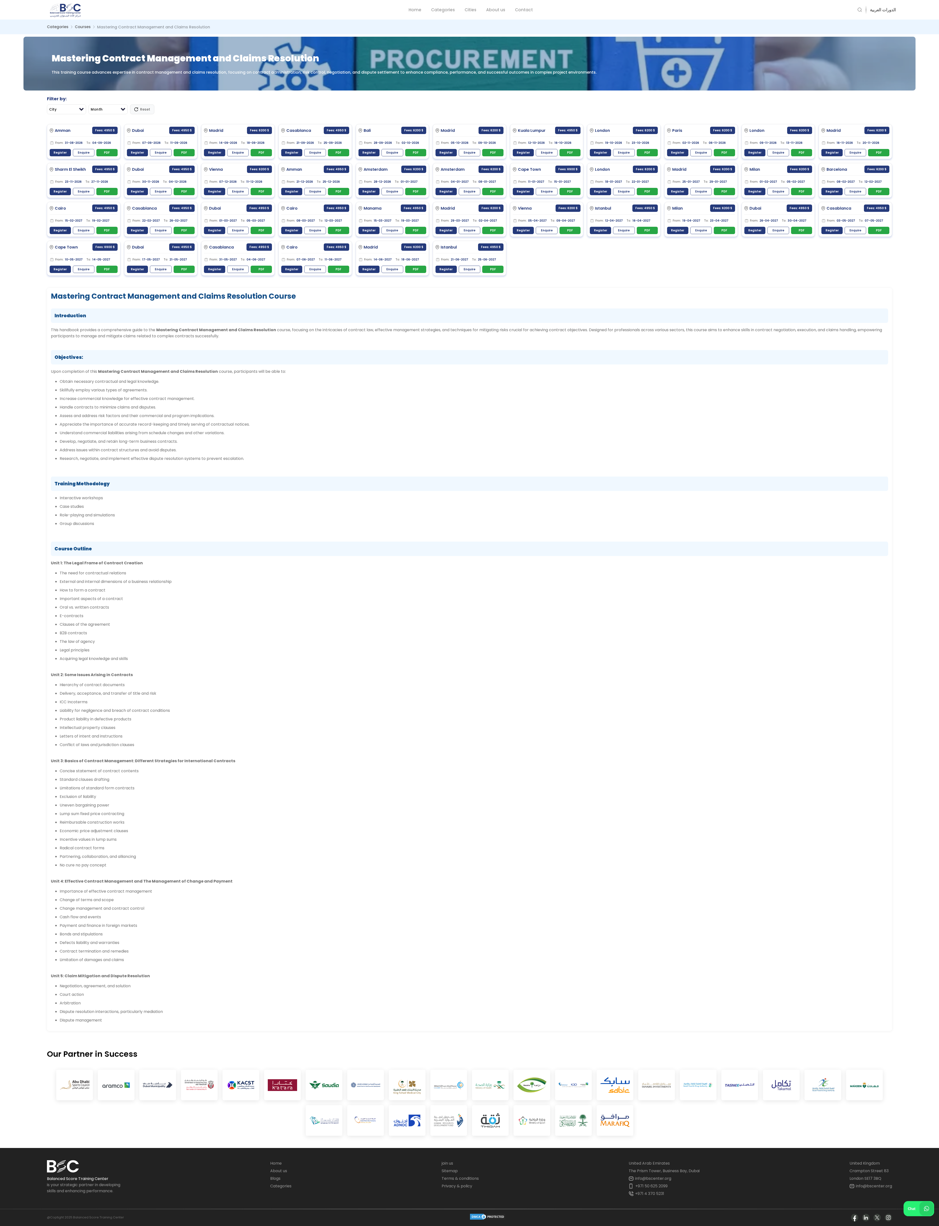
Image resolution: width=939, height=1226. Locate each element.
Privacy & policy (457, 1186)
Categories (443, 10)
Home (415, 10)
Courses (83, 26)
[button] (881, 9)
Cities (470, 10)
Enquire (83, 152)
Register (60, 152)
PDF (107, 152)
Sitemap (450, 1171)
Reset (145, 109)
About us (495, 10)
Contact (524, 10)
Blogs (275, 1178)
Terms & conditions (460, 1178)
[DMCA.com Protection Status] (487, 1217)
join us (447, 1163)
